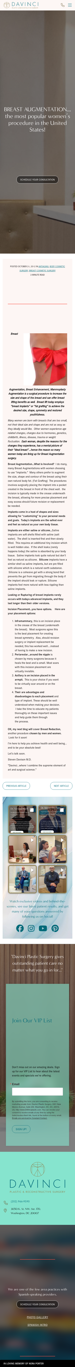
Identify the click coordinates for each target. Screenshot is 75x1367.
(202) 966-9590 (20, 1201)
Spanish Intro (38, 1325)
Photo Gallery (37, 1317)
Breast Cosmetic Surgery (42, 270)
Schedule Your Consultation (37, 179)
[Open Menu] (69, 5)
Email (15, 1084)
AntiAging (44, 266)
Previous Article (16, 785)
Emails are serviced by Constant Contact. (29, 1118)
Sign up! (21, 1129)
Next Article (61, 785)
